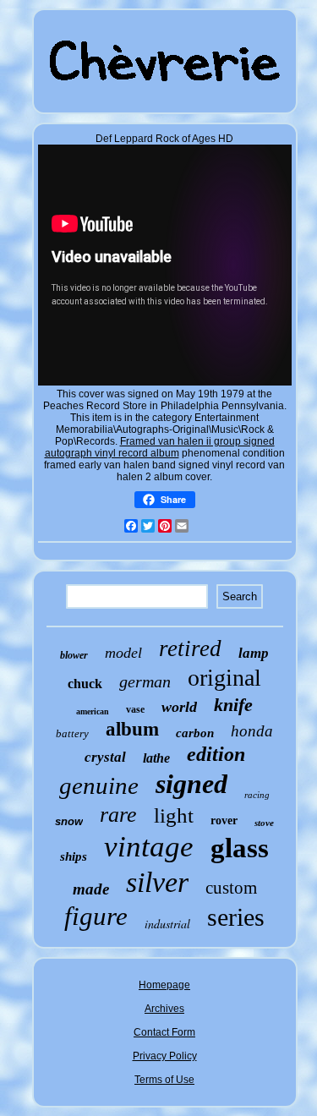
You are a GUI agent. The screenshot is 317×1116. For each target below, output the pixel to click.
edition (216, 754)
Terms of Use (164, 1080)
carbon (195, 733)
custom (231, 888)
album (132, 729)
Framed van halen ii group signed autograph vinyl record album (160, 447)
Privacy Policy (165, 1056)
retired (190, 648)
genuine (99, 785)
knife (233, 704)
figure (96, 916)
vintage (149, 846)
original (224, 678)
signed (191, 784)
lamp (253, 653)
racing (257, 795)
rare (118, 814)
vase (135, 709)
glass (239, 848)
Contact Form (164, 1032)
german (145, 681)
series (236, 917)
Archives (164, 1009)
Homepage (164, 985)
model (123, 652)
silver (157, 882)
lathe (156, 758)
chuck (85, 683)
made (91, 889)
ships (73, 856)
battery (72, 733)
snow (69, 821)
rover (224, 820)
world (179, 706)
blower (74, 655)
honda (252, 731)
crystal (105, 757)
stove (264, 823)
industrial (167, 924)
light (174, 815)
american (92, 711)
